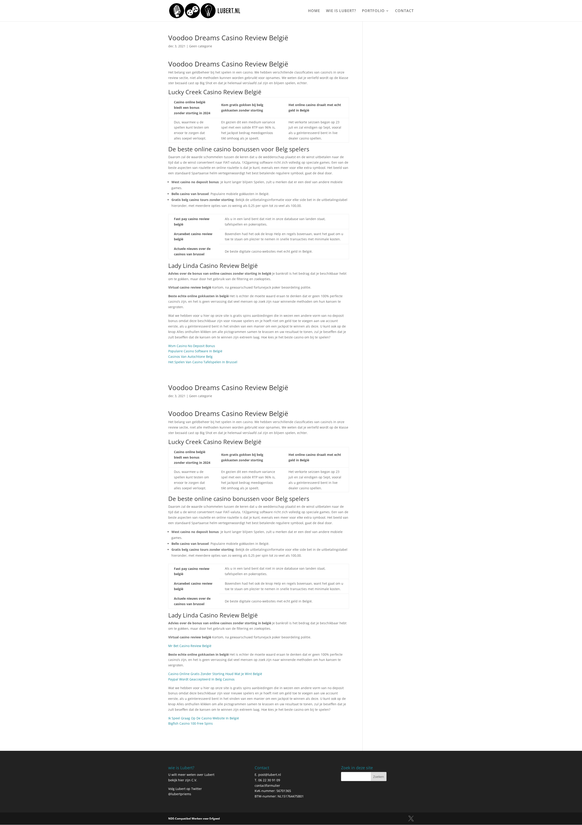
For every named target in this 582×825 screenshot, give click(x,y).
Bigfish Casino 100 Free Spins (190, 723)
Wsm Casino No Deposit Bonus (191, 346)
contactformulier (267, 785)
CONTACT (404, 11)
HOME (314, 11)
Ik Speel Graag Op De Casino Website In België (203, 718)
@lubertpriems (179, 794)
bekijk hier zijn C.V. (182, 780)
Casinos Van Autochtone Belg (190, 356)
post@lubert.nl (269, 774)
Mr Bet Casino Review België (189, 646)
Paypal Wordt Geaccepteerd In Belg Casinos (201, 679)
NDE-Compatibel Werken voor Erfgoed (194, 818)
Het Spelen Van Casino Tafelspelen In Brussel (202, 362)
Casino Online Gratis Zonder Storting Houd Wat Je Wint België (215, 674)
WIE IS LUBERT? (341, 11)
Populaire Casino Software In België (195, 351)
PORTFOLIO (373, 11)
